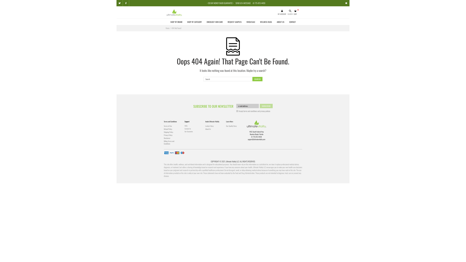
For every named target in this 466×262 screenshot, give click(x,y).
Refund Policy (168, 129)
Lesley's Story (209, 126)
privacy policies (265, 111)
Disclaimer (167, 138)
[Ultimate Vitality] (174, 12)
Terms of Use (168, 126)
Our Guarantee (189, 131)
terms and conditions (250, 111)
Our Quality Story (231, 126)
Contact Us (188, 128)
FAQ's (186, 126)
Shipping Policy (168, 132)
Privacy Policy (168, 135)
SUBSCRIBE (266, 106)
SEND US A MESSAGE (243, 3)
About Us (208, 129)
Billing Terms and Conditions (169, 142)
